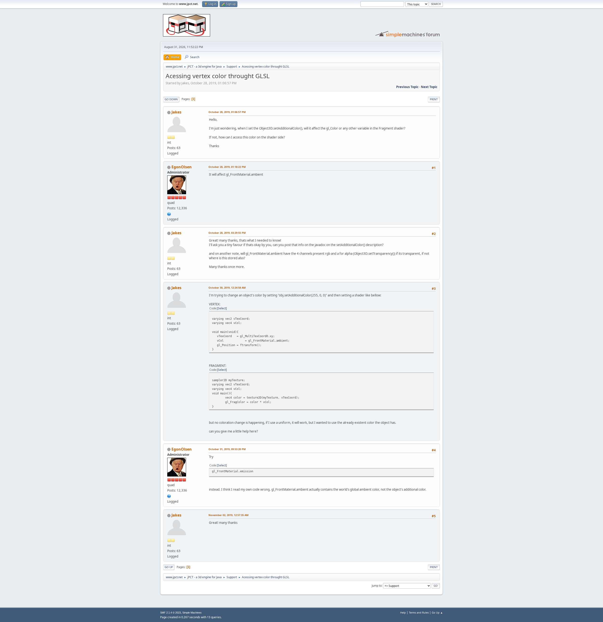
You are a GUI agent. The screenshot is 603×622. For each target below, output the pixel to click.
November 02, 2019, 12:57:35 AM (228, 515)
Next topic (429, 87)
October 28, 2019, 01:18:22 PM (227, 167)
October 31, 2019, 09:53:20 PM (227, 449)
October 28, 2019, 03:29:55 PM (227, 232)
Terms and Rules (419, 612)
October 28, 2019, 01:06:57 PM (227, 112)
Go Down (171, 99)
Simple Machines (192, 612)
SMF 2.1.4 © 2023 (170, 612)
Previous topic (407, 87)
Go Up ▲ (437, 612)
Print (434, 99)
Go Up (169, 567)
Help (403, 612)
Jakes (176, 112)
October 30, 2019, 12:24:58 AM (227, 287)
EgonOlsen (181, 167)
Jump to (377, 585)
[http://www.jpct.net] (169, 213)
